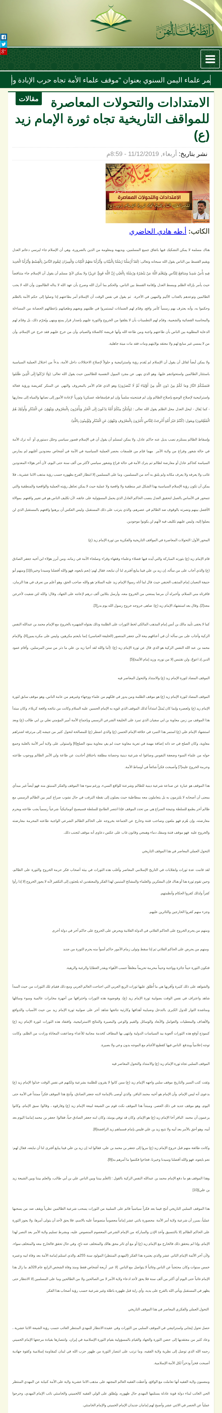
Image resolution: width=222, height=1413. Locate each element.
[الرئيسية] (185, 31)
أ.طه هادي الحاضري (157, 231)
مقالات (29, 99)
